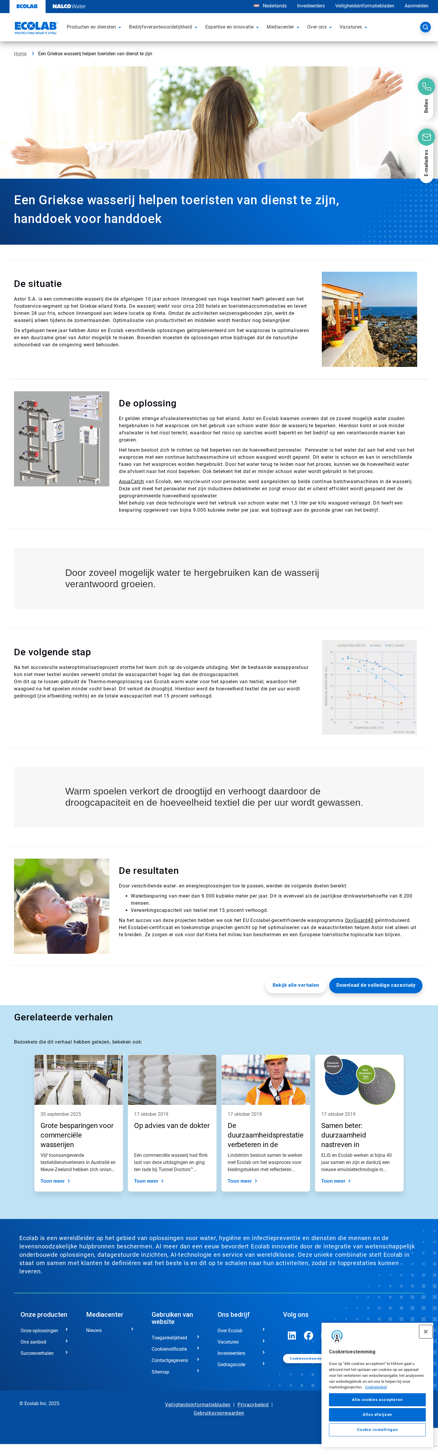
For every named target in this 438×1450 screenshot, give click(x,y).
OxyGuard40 (359, 920)
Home (20, 53)
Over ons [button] (317, 27)
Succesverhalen (37, 1353)
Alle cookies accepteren (377, 1399)
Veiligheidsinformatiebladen (364, 6)
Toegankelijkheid (169, 1338)
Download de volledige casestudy (375, 985)
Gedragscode (231, 1364)
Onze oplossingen (39, 1330)
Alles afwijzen (377, 1414)
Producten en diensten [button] (91, 27)
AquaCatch (131, 481)
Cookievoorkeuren (305, 1359)
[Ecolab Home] (36, 29)
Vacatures (228, 1342)
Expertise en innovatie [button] (229, 27)
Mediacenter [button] (280, 27)
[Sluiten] (425, 1331)
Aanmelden (416, 6)
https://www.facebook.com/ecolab (309, 1335)
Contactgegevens (170, 1360)
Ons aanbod (33, 1342)
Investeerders (311, 6)
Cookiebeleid (376, 1387)
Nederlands (275, 6)
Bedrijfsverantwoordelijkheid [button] (160, 27)
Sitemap (160, 1372)
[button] (120, 27)
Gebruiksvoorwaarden (219, 1413)
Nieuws (94, 1330)
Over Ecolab (230, 1330)
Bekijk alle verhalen (296, 985)
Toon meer (53, 1181)
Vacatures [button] (351, 27)
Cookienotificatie (169, 1349)
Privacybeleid (252, 1404)
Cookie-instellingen (377, 1429)
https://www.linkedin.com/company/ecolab (292, 1335)
